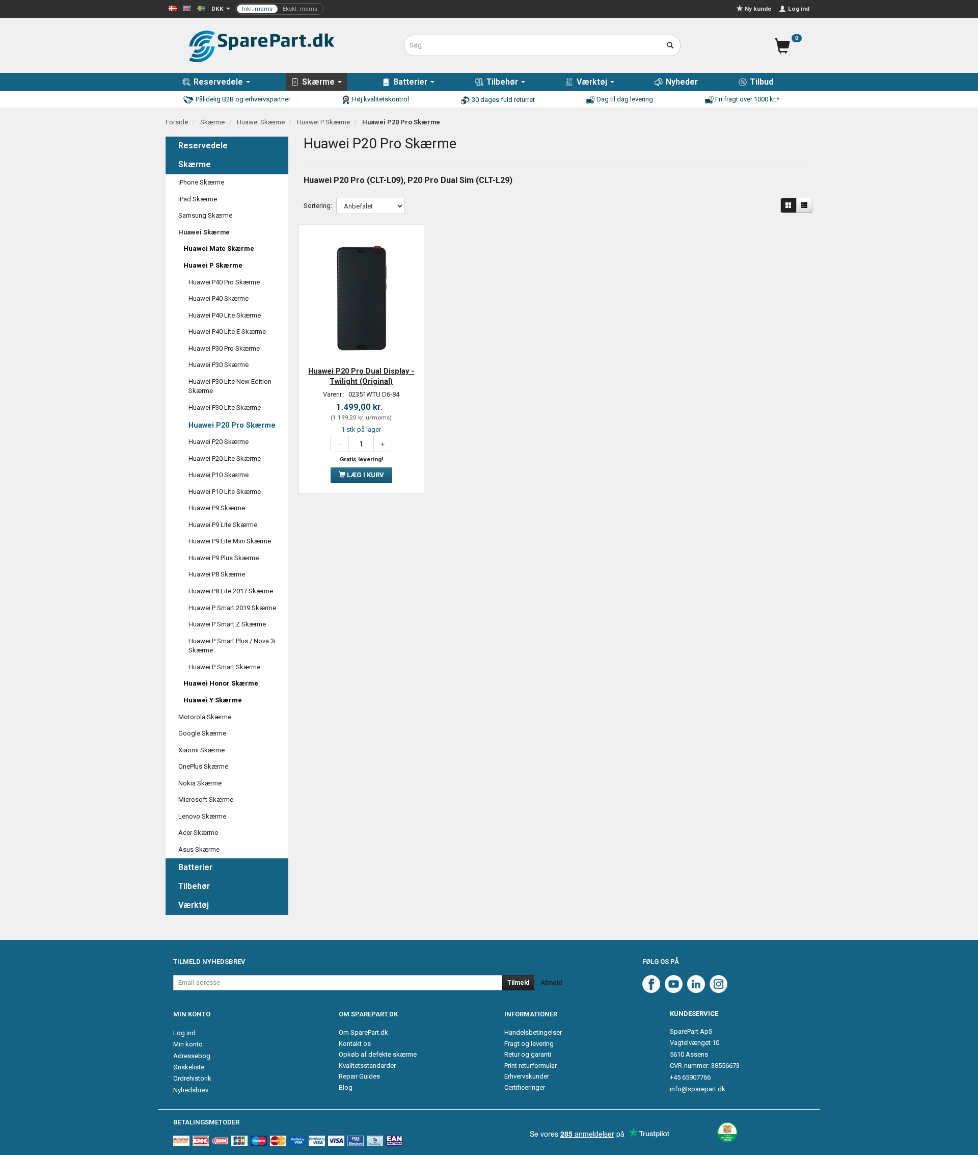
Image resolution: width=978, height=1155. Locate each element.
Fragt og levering (529, 1043)
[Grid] (788, 205)
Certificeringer (524, 1087)
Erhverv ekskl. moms (279, 9)
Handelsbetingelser (533, 1032)
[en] (187, 8)
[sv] (201, 8)
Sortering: (318, 205)
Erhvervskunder (526, 1076)
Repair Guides (359, 1076)
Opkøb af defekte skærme (378, 1054)
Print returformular (530, 1065)
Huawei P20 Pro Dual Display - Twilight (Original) (361, 376)
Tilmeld (518, 982)
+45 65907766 (690, 1077)
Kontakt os (355, 1043)
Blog (345, 1087)
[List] (804, 205)
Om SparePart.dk (363, 1032)
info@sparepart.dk (697, 1089)
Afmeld (551, 982)
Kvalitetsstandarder (367, 1065)
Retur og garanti (527, 1054)
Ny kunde (758, 8)
